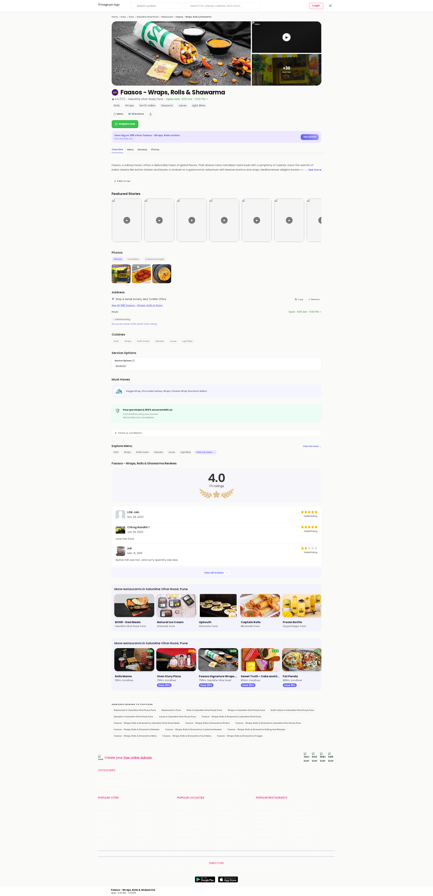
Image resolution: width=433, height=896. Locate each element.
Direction (315, 299)
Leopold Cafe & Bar (306, 830)
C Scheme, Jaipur (226, 826)
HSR (179, 813)
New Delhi (103, 808)
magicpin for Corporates (273, 853)
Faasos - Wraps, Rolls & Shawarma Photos (207, 723)
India (123, 16)
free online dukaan (138, 757)
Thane (140, 830)
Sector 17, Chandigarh (228, 821)
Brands (253, 853)
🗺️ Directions (136, 114)
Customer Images (154, 259)
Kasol (101, 839)
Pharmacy (222, 770)
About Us (128, 853)
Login (316, 5)
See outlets (309, 136)
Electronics (195, 770)
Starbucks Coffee (266, 830)
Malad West (184, 835)
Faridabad (143, 817)
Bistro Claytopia (304, 808)
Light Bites (187, 341)
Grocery (167, 770)
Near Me (163, 853)
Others (274, 868)
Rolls (116, 341)
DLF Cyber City (185, 817)
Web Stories (318, 853)
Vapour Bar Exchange (268, 826)
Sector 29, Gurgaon (227, 813)
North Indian (143, 341)
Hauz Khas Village (187, 839)
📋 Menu (118, 114)
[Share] (150, 114)
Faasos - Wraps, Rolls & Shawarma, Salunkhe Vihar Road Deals (147, 723)
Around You (142, 853)
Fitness (180, 770)
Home (115, 16)
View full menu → (312, 446)
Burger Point (302, 813)
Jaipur (101, 821)
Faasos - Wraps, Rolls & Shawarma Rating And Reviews (256, 729)
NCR (139, 821)
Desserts (159, 341)
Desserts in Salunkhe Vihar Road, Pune (133, 716)
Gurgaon (142, 808)
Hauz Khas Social (304, 839)
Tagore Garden (225, 839)
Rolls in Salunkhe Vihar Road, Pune (204, 710)
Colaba (220, 830)
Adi (129, 548)
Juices (173, 341)
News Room (114, 853)
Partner (242, 853)
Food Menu (133, 259)
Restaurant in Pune (171, 710)
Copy (300, 299)
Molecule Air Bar (265, 821)
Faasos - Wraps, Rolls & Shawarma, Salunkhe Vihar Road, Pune (268, 723)
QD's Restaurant (265, 839)
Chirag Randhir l (138, 527)
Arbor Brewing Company (270, 813)
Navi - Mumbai (106, 830)
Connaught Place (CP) (229, 835)
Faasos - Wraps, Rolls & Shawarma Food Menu (187, 735)
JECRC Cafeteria (304, 826)
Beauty (141, 770)
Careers (304, 853)
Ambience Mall (224, 817)
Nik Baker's (262, 817)
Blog (154, 853)
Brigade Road (223, 808)
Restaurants (126, 770)
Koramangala (185, 808)
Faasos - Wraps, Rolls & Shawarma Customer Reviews (193, 729)
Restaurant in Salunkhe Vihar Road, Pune (135, 710)
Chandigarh (144, 813)
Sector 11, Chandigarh (189, 826)
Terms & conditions (130, 433)
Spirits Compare (180, 853)
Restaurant (167, 16)
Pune (131, 16)
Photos (118, 259)
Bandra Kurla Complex (190, 830)
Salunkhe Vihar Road (147, 16)
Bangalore (104, 813)
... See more (313, 170)
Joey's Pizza (263, 835)
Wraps (127, 341)
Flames (299, 817)
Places (231, 853)
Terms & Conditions (202, 853)
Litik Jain (133, 512)
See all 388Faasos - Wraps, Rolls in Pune (137, 305)
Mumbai (141, 826)
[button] (286, 37)
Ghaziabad (104, 817)
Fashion (154, 770)
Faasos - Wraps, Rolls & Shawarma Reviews (136, 729)
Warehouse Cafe (305, 821)
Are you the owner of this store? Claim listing (134, 324)
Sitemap (220, 853)
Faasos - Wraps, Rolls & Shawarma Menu (135, 735)
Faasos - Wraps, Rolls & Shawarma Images (240, 735)
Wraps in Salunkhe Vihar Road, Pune (246, 710)
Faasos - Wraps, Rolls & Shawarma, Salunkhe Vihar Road (231, 716)
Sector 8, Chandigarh (189, 821)
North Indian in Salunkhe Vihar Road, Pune (292, 710)
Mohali (102, 826)
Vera (292, 853)
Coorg (140, 835)
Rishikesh (103, 835)
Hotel (209, 770)
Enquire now (127, 124)
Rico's (298, 835)
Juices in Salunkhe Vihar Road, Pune (177, 716)
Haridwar (142, 839)
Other (236, 770)
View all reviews (214, 572)
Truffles (260, 808)
